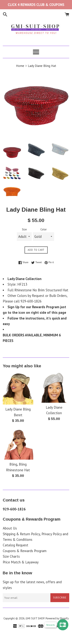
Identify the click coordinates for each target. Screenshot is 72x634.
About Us (10, 528)
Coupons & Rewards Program (25, 551)
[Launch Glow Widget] (62, 624)
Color (43, 229)
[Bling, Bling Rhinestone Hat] (18, 444)
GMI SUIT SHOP (35, 618)
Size (24, 229)
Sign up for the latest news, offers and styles (32, 585)
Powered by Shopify (57, 618)
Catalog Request (15, 545)
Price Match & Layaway (21, 562)
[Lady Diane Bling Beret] (18, 388)
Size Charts (11, 556)
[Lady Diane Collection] (54, 387)
